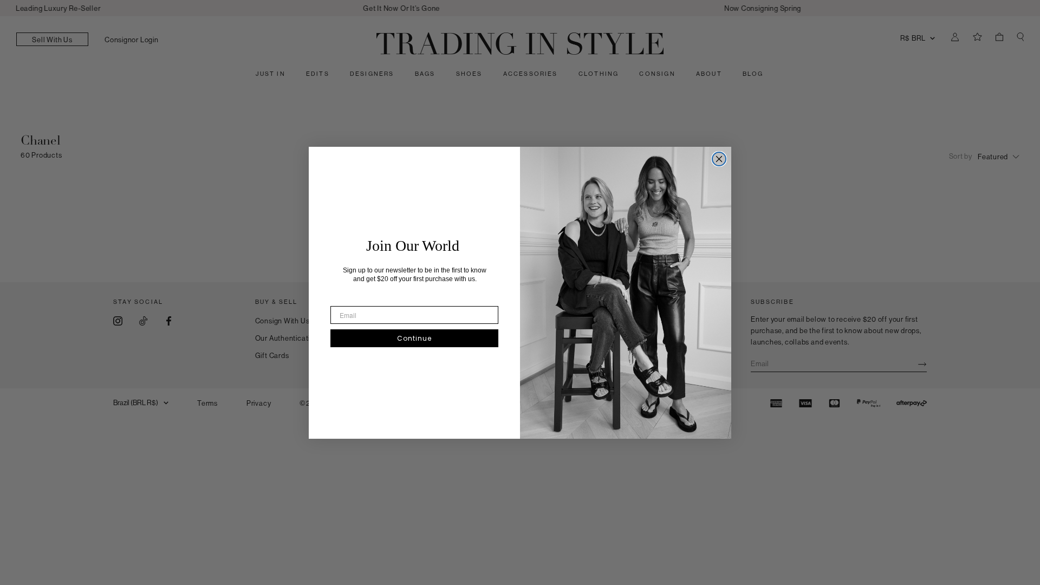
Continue (414, 338)
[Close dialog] (719, 159)
